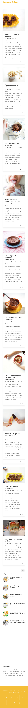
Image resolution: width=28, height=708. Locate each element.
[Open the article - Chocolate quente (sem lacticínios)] (14, 303)
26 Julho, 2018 (18, 381)
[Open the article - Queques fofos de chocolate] (14, 475)
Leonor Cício (10, 38)
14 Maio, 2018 (18, 490)
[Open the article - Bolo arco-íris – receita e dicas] (14, 528)
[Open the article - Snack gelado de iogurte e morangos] (14, 185)
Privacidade (16, 692)
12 (22, 287)
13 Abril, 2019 (18, 147)
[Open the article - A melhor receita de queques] (14, 20)
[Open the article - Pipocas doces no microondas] (14, 74)
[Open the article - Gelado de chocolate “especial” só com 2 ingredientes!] (14, 362)
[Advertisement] (14, 647)
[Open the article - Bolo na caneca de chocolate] (14, 129)
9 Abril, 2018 (18, 543)
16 (22, 514)
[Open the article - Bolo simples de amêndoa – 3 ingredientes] (14, 242)
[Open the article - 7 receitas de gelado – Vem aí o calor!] (14, 420)
